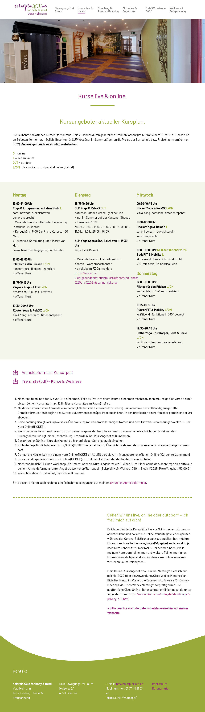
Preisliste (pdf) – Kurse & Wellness (52, 381)
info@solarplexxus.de (129, 684)
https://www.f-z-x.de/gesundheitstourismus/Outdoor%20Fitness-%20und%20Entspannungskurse (107, 277)
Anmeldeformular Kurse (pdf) (47, 372)
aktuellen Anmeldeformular (128, 482)
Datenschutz (160, 688)
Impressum (159, 684)
